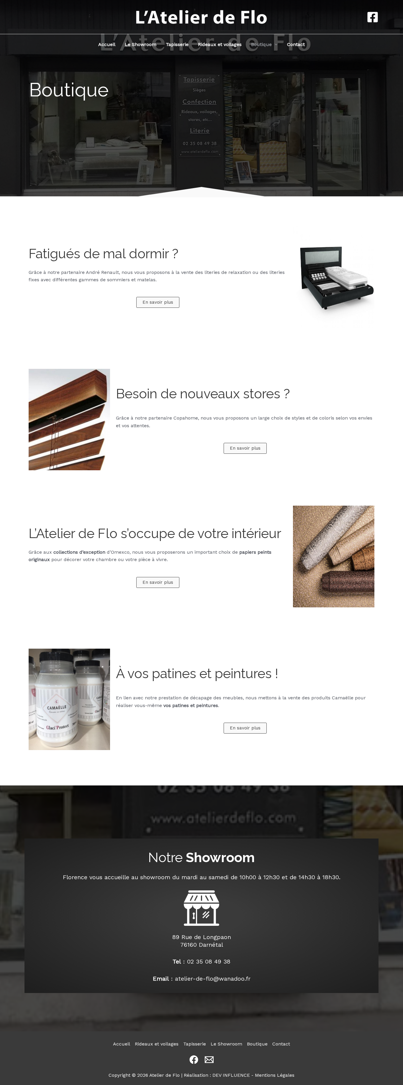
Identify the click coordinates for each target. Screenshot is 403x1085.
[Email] (209, 1060)
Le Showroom (140, 44)
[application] (275, 44)
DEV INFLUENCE (231, 1075)
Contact (296, 44)
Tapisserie (177, 44)
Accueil (106, 44)
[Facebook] (373, 17)
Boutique (261, 44)
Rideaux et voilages (220, 44)
